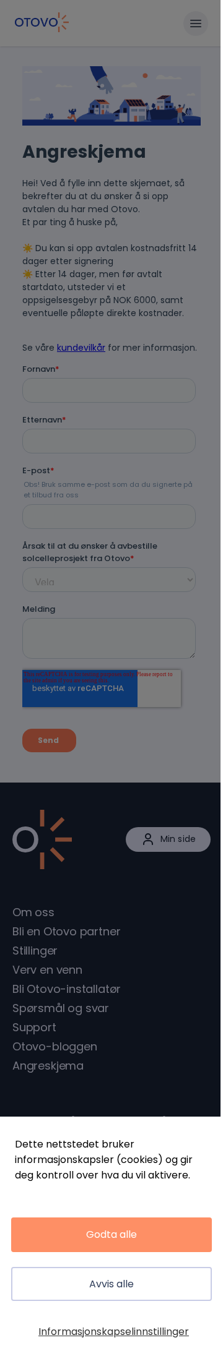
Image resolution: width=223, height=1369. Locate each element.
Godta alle (111, 1234)
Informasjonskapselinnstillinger (113, 1331)
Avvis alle (111, 1284)
